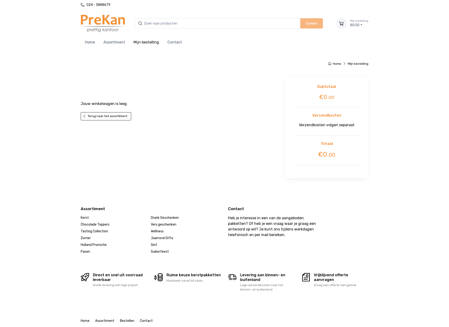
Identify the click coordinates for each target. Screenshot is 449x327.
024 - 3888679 (98, 5)
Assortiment (114, 42)
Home (90, 42)
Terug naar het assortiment (246, 85)
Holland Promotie (94, 245)
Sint (154, 245)
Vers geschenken (163, 224)
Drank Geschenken (165, 218)
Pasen (85, 252)
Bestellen (127, 321)
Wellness (157, 231)
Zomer (86, 238)
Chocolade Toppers (95, 224)
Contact (174, 42)
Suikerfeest (160, 252)
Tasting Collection (94, 231)
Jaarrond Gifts (162, 238)
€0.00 (359, 23)
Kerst (85, 218)
